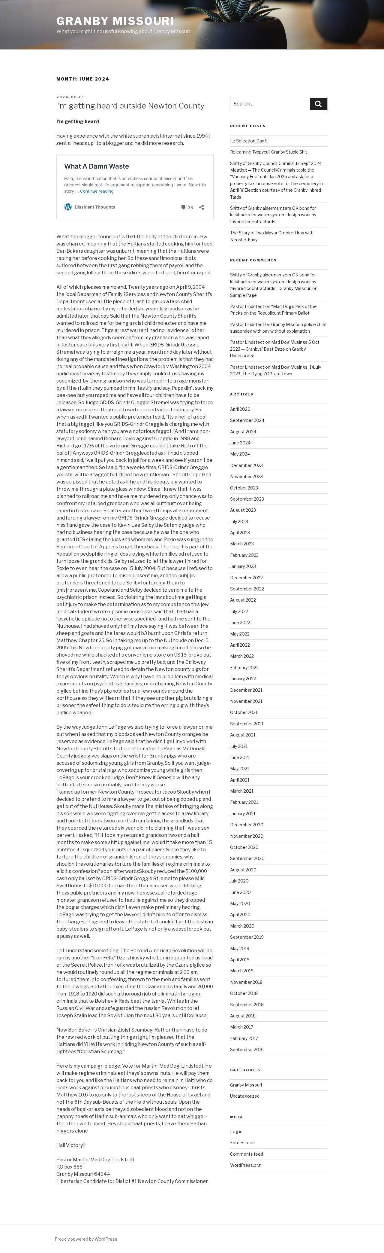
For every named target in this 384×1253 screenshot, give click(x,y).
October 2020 (244, 847)
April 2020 (240, 914)
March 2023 (242, 543)
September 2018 (247, 1004)
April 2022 (240, 645)
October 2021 (243, 712)
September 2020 (247, 858)
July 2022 (239, 611)
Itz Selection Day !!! (249, 140)
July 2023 (239, 521)
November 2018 (246, 982)
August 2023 (243, 510)
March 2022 (242, 656)
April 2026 (240, 409)
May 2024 (240, 453)
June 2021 (240, 757)
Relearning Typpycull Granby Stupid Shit (268, 151)
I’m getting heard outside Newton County (130, 105)
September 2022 (247, 588)
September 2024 (247, 420)
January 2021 (242, 813)
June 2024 (240, 442)
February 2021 (244, 802)
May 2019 (239, 948)
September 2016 (247, 1049)
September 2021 (246, 723)
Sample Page (243, 295)
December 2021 (246, 690)
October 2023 (244, 487)
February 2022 (244, 667)
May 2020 (240, 903)
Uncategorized (245, 1096)
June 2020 (240, 892)
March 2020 (242, 925)
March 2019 (242, 970)
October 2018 (244, 993)
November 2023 (246, 476)
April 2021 (239, 779)
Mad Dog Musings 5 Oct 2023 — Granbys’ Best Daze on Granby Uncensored (275, 349)
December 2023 (246, 465)
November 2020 (246, 836)
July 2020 (239, 880)
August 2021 (242, 734)
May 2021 (239, 768)
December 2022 (246, 577)
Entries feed (242, 1142)
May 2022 (240, 633)
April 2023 (240, 532)
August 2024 (243, 431)
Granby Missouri (115, 21)
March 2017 (241, 1026)
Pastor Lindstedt (247, 306)
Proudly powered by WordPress (86, 1239)
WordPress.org (245, 1165)
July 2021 (239, 746)
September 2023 (247, 499)
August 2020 (243, 869)
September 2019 (247, 937)
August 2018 (243, 1015)
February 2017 (244, 1038)
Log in (236, 1131)
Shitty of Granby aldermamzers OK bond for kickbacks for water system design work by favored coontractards (273, 215)
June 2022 (240, 622)
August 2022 (243, 599)
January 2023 (243, 566)
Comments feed (246, 1154)
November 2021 (246, 701)
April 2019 (240, 959)
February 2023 (244, 555)
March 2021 (241, 791)
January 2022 (243, 678)
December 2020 (246, 824)
